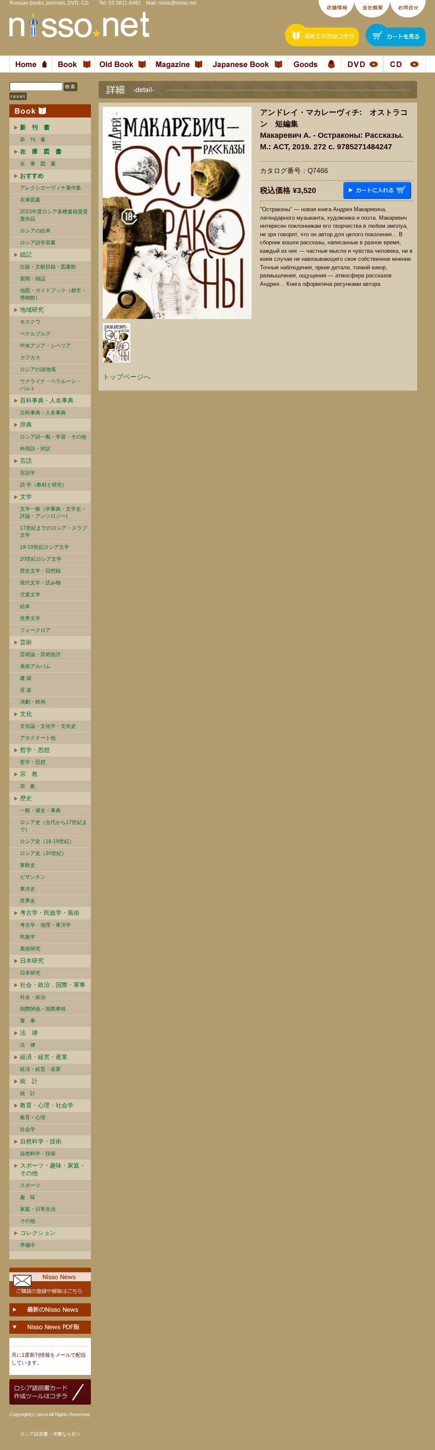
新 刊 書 (32, 139)
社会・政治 (32, 997)
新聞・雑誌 (32, 279)
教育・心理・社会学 (46, 1105)
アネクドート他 (38, 738)
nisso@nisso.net (177, 3)
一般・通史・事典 (40, 810)
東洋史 (27, 889)
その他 (27, 1221)
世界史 (27, 901)
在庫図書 (30, 200)
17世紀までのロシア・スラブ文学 (53, 531)
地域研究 (32, 309)
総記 (26, 254)
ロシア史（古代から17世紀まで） (53, 826)
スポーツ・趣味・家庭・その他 (52, 1169)
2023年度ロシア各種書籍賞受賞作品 (54, 215)
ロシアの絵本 (35, 231)
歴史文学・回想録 (40, 571)
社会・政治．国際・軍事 (52, 984)
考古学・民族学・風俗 (49, 912)
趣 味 (27, 1197)
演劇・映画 (32, 702)
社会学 (27, 1129)
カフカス (30, 357)
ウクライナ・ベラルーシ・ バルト (50, 384)
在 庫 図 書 (38, 164)
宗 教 (29, 774)
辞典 (26, 424)
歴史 (26, 798)
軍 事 (27, 1021)
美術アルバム (35, 666)
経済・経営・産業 (44, 1056)
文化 (26, 713)
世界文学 (30, 618)
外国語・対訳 (35, 449)
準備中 (27, 1245)
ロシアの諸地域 (38, 369)
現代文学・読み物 (40, 583)
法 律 (29, 1032)
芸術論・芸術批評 (40, 654)
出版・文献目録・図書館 (48, 267)
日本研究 (32, 960)
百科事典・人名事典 (46, 400)
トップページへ (126, 376)
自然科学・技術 (41, 1141)
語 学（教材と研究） (43, 485)
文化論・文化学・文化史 (48, 726)
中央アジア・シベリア (45, 346)
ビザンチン (32, 877)
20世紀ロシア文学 (41, 559)
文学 (26, 496)
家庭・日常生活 (38, 1209)
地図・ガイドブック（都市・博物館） (53, 294)
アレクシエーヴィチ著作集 (50, 188)
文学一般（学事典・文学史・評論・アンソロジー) (53, 512)
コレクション (38, 1232)
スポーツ (30, 1185)
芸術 (26, 642)
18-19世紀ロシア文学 (44, 547)
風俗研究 (30, 949)
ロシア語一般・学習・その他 (53, 437)
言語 (26, 460)
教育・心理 (32, 1117)
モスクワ (30, 322)
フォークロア (35, 630)
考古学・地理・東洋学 (45, 925)
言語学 (27, 473)
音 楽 (25, 690)
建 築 (25, 678)
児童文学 (30, 595)
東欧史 (27, 865)
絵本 (25, 606)
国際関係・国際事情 (43, 1009)
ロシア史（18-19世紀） (47, 841)
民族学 (27, 937)
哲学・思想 (35, 749)
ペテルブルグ (35, 334)
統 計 (29, 1081)
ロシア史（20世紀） (43, 853)
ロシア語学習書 (38, 243)
